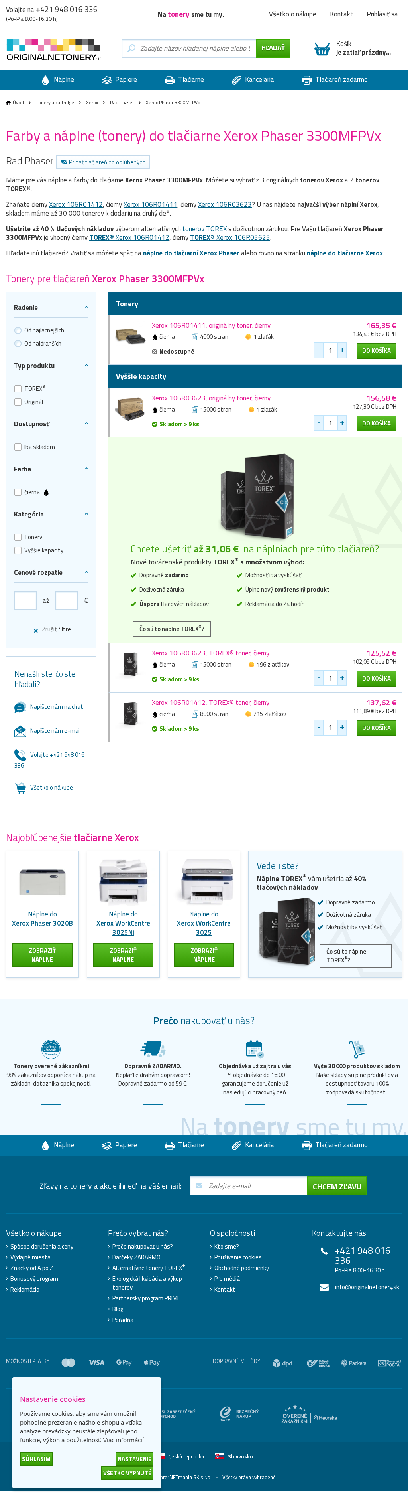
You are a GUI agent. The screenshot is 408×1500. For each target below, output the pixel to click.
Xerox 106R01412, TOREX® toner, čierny (210, 702)
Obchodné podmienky (241, 1268)
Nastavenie (134, 1459)
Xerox (92, 102)
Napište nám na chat (56, 706)
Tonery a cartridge (55, 102)
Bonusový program (34, 1278)
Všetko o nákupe (292, 14)
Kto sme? (226, 1246)
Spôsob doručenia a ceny (41, 1246)
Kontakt (341, 14)
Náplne (63, 79)
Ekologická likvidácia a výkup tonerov (147, 1283)
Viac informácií (123, 1440)
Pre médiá (227, 1278)
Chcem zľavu (337, 1186)
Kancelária (258, 79)
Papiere (125, 79)
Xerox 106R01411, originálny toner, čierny (211, 325)
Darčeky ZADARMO (136, 1257)
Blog (117, 1309)
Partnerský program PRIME (146, 1298)
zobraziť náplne (42, 955)
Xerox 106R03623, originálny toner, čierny (211, 398)
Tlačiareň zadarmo (341, 79)
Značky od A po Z (31, 1268)
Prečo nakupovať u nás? (142, 1246)
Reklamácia (24, 1289)
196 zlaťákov (273, 664)
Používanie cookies (238, 1257)
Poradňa (122, 1320)
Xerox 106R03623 (225, 204)
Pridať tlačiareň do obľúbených (107, 162)
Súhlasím (36, 1459)
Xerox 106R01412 (76, 204)
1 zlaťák (263, 336)
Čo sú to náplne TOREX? (171, 628)
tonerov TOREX (204, 229)
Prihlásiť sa (382, 14)
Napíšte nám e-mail (55, 730)
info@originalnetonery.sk (367, 1287)
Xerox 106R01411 (150, 204)
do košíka (376, 350)
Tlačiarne (190, 79)
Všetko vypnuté (127, 1473)
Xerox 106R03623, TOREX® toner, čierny (210, 653)
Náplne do (42, 918)
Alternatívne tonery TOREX (148, 1268)
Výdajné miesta (30, 1257)
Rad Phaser (122, 102)
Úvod (18, 102)
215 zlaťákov (269, 713)
